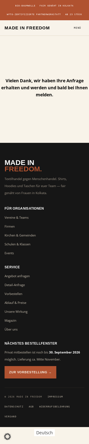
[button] (7, 436)
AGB (31, 406)
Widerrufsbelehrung (54, 406)
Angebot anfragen (17, 276)
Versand (11, 416)
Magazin (10, 320)
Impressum (55, 396)
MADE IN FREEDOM (27, 27)
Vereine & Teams (17, 217)
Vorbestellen (13, 294)
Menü (77, 27)
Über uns (11, 329)
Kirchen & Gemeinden (20, 235)
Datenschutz (14, 406)
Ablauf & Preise (15, 303)
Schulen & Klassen (17, 244)
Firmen (10, 226)
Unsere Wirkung (16, 311)
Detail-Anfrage (15, 285)
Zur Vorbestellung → (30, 372)
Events (9, 253)
